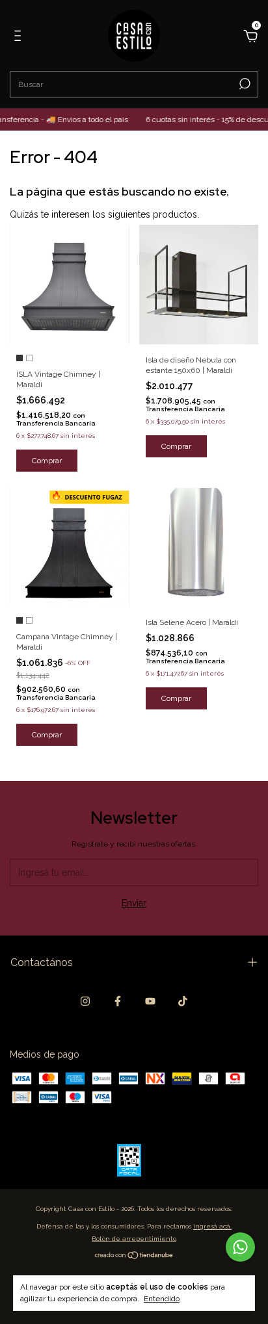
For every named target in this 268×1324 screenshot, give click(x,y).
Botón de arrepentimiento (134, 1238)
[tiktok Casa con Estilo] (183, 1001)
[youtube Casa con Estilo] (150, 1001)
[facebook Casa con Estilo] (118, 1001)
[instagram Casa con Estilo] (85, 1001)
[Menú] (20, 37)
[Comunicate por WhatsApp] (240, 1247)
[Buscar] (243, 83)
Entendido (162, 1298)
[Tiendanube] (134, 1256)
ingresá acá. (212, 1226)
